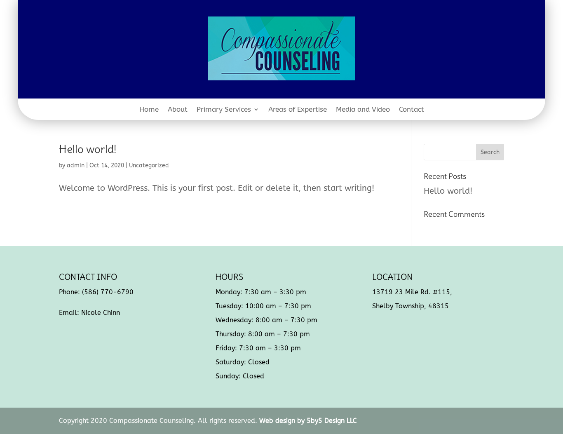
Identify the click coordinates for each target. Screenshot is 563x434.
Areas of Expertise (297, 109)
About (178, 109)
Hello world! (87, 149)
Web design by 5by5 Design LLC (308, 421)
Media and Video (363, 109)
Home (149, 109)
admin (75, 165)
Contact (411, 109)
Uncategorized (149, 165)
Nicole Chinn (100, 313)
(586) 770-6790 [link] (108, 292)
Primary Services (224, 109)
